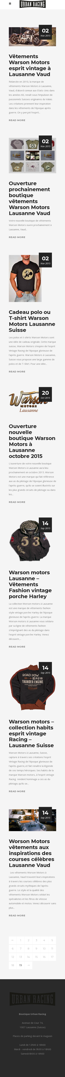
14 (28, 956)
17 (52, 956)
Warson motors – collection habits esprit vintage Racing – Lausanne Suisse (31, 733)
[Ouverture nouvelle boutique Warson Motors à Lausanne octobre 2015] (28, 402)
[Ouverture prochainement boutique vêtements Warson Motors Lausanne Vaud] (32, 155)
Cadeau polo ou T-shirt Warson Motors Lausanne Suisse (32, 321)
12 (13, 956)
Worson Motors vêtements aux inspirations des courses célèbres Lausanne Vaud (31, 853)
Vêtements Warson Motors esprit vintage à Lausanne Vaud (30, 65)
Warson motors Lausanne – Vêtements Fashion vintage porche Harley (30, 584)
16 (44, 956)
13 (20, 956)
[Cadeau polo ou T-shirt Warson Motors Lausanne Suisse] (25, 278)
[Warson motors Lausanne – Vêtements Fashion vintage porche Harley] (29, 540)
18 (12, 965)
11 (52, 948)
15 (36, 956)
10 (44, 948)
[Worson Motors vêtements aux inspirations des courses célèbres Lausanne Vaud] (32, 820)
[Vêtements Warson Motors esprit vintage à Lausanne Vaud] (32, 36)
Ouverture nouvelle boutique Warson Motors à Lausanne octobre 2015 (32, 441)
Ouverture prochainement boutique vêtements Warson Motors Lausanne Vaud (29, 198)
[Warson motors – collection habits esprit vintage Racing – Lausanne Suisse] (32, 687)
